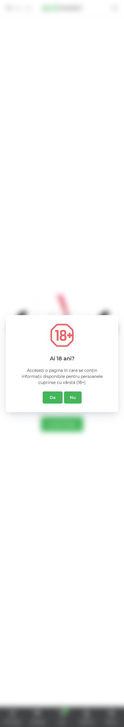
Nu (73, 397)
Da (53, 397)
